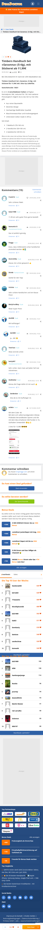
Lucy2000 (14, 72)
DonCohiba (15, 259)
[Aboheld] (7, 814)
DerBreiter (14, 380)
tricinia (13, 287)
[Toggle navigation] (38, 4)
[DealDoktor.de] (12, 3)
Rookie (14, 684)
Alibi (13, 668)
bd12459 (15, 593)
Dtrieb (16, 272)
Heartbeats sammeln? (21, 655)
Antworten (12, 205)
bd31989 (15, 614)
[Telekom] (20, 825)
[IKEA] (34, 814)
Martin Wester (17, 704)
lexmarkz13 (15, 227)
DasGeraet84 (17, 586)
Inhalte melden (29, 916)
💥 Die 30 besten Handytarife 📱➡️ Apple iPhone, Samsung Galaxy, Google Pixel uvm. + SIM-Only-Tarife (20, 878)
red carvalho (17, 711)
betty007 (15, 362)
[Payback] (34, 819)
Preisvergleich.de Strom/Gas (22, 841)
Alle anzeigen (21, 568)
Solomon (15, 719)
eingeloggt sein (21, 472)
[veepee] (7, 831)
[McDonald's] (20, 819)
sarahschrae (16, 641)
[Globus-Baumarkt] (20, 814)
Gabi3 (14, 621)
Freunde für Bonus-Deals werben (24, 859)
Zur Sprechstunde (21, 501)
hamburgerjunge (18, 675)
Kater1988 (14, 212)
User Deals (9, 29)
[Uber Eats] (34, 825)
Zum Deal (30, 927)
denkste (15, 634)
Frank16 (14, 197)
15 (21, 72)
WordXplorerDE (18, 607)
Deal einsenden (21, 488)
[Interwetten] (7, 819)
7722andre (16, 600)
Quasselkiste (17, 698)
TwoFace (14, 348)
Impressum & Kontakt (14, 916)
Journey (15, 692)
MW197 (15, 726)
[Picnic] (7, 825)
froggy (13, 243)
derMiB (13, 318)
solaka (13, 407)
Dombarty (16, 627)
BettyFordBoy (16, 304)
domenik (15, 648)
